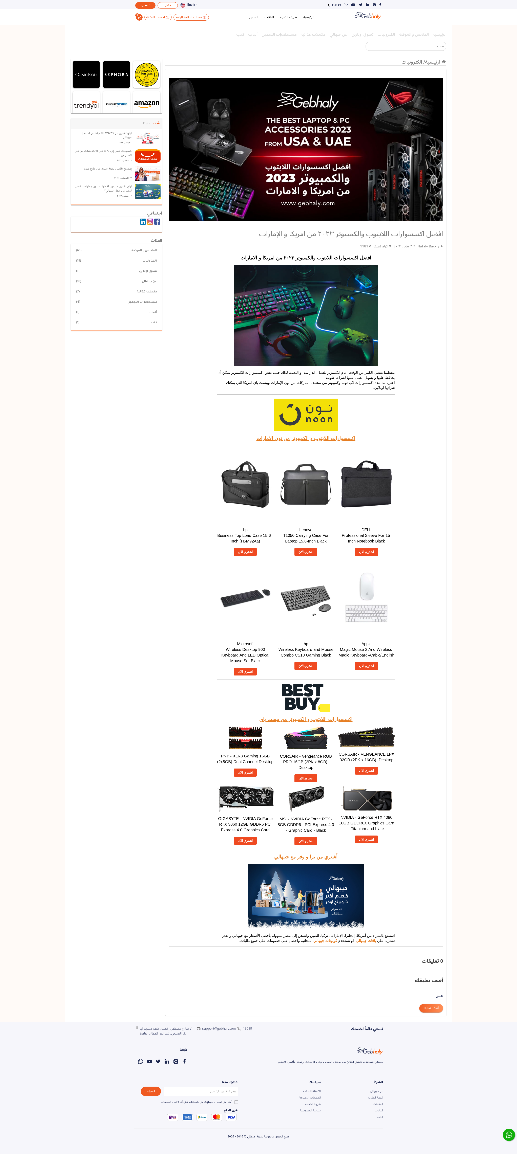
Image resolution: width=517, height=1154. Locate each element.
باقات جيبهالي (366, 941)
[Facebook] (156, 222)
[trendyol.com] (86, 104)
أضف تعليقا (431, 1008)
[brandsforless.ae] (146, 74)
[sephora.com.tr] (116, 74)
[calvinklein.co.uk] (86, 74)
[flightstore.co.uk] (116, 104)
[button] (156, 123)
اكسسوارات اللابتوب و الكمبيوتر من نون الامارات (305, 438)
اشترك (151, 1091)
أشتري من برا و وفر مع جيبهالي (306, 856)
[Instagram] (149, 222)
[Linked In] (142, 222)
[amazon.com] (146, 104)
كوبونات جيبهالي (325, 941)
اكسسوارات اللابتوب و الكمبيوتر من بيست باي (306, 719)
